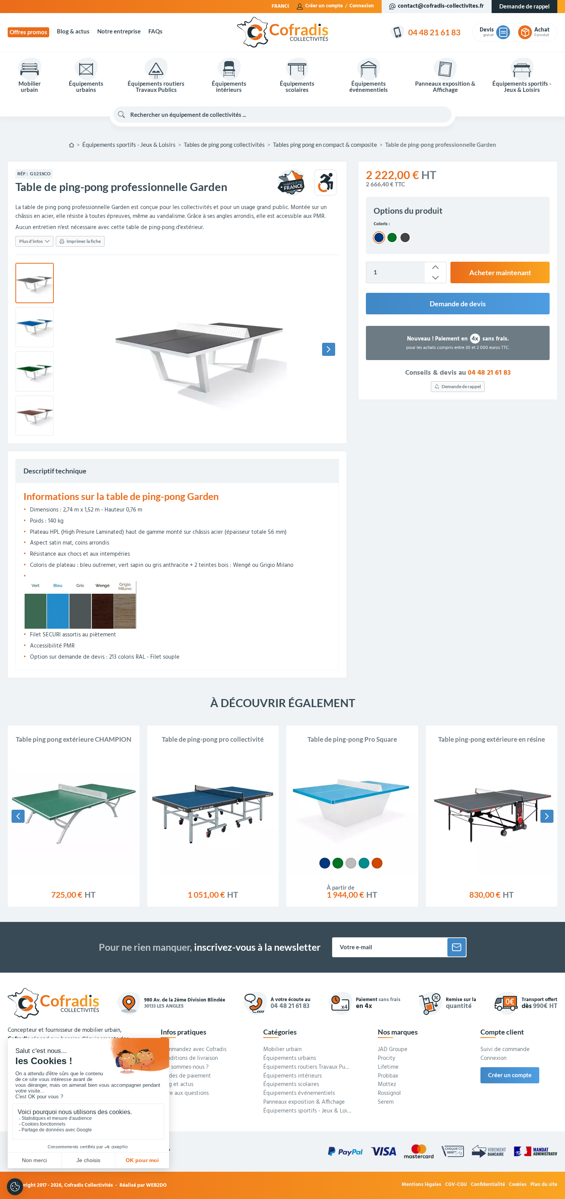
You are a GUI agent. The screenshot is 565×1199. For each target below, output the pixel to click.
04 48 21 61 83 (489, 373)
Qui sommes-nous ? (185, 1067)
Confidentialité (488, 1185)
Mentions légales (421, 1185)
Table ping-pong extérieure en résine (491, 739)
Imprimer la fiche (83, 241)
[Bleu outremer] (324, 863)
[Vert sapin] (337, 863)
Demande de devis (458, 303)
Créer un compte (324, 6)
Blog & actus (73, 31)
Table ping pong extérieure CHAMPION (73, 739)
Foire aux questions (185, 1093)
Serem (386, 1102)
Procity (386, 1059)
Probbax (388, 1076)
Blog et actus (177, 1085)
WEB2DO (156, 1185)
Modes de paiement (186, 1076)
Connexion (361, 6)
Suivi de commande (505, 1050)
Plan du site (543, 1185)
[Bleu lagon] (364, 863)
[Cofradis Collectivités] (282, 32)
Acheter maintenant (500, 272)
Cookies (518, 1185)
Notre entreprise (119, 31)
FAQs (155, 31)
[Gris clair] (351, 863)
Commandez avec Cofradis (193, 1050)
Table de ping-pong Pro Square (352, 739)
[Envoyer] (456, 947)
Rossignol (389, 1093)
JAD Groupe (392, 1050)
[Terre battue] (377, 863)
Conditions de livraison (189, 1059)
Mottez (387, 1085)
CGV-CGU (456, 1185)
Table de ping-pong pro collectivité (213, 739)
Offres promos (28, 32)
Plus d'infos (31, 241)
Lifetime (388, 1067)
